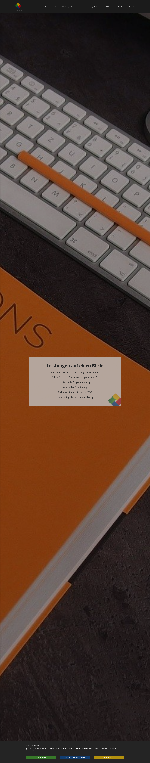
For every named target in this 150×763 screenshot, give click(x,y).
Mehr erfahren (108, 757)
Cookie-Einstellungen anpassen (75, 757)
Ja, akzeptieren (41, 757)
